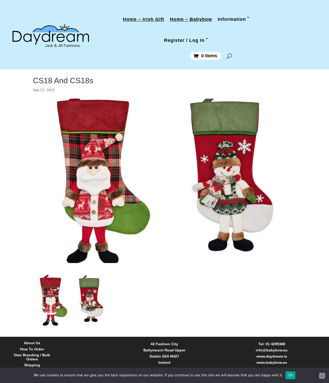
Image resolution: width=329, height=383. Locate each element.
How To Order (32, 349)
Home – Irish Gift (143, 19)
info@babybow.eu (272, 350)
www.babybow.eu (272, 362)
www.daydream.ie (272, 356)
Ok (290, 375)
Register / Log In (184, 40)
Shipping (32, 365)
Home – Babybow (191, 19)
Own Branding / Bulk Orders (32, 357)
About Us (32, 343)
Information (232, 19)
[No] (322, 376)
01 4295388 (275, 344)
